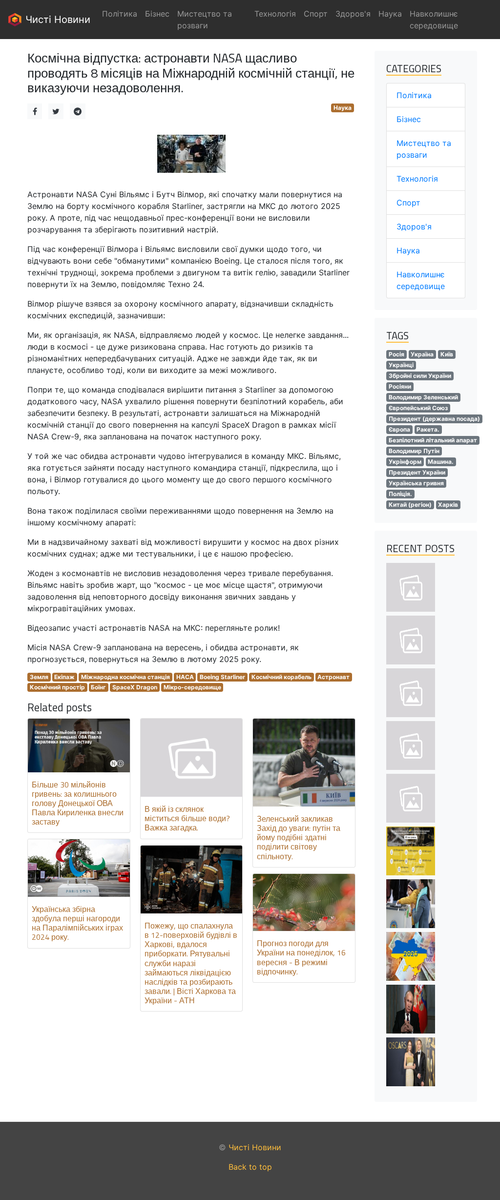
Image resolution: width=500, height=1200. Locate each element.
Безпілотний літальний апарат (433, 440)
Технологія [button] (275, 14)
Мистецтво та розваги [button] (204, 19)
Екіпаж (64, 677)
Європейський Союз (418, 408)
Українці (401, 365)
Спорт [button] (316, 14)
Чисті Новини (56, 19)
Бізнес (408, 119)
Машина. (441, 461)
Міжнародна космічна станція (125, 677)
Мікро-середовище (192, 687)
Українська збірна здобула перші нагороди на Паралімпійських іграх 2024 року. (77, 923)
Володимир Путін (414, 451)
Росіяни (400, 386)
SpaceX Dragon (134, 687)
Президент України (417, 472)
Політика (414, 95)
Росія (396, 354)
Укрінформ (405, 461)
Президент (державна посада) (434, 418)
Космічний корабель (281, 677)
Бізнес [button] (157, 14)
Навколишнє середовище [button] (434, 19)
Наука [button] (390, 14)
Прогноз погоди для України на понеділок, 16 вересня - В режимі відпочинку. (301, 957)
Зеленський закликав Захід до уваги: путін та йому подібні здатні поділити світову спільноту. (298, 837)
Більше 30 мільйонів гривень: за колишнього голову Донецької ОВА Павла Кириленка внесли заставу (78, 803)
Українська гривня (416, 483)
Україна (422, 354)
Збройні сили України (420, 375)
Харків (448, 504)
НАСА (185, 677)
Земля (39, 677)
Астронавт (333, 677)
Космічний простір (57, 687)
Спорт (408, 202)
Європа (399, 429)
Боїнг (98, 687)
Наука (342, 107)
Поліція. (400, 493)
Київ (446, 354)
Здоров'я (414, 226)
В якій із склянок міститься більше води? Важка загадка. (187, 818)
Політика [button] (119, 14)
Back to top (250, 1167)
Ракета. (428, 429)
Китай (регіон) (410, 504)
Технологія (417, 179)
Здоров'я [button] (353, 14)
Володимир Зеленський (423, 397)
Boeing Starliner (222, 677)
